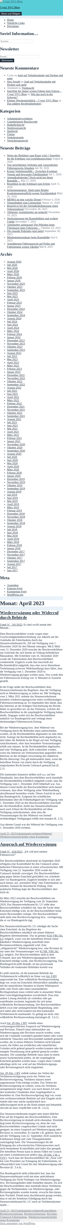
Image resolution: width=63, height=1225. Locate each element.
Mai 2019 (12, 501)
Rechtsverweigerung (11, 1213)
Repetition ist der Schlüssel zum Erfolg (28, 183)
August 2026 (14, 261)
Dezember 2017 (16, 551)
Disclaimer (13, 26)
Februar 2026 (14, 277)
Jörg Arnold (13, 81)
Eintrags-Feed (14, 588)
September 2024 (16, 315)
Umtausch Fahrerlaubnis (13, 1217)
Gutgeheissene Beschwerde (22, 121)
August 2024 (14, 318)
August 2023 (14, 353)
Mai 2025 (12, 296)
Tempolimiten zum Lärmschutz (24, 202)
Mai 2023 (12, 359)
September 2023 (16, 349)
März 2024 (13, 331)
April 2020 (13, 466)
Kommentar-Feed (16, 591)
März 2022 (13, 400)
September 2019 (16, 488)
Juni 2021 (12, 425)
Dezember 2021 (16, 406)
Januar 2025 (13, 305)
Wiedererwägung (9, 836)
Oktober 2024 (14, 312)
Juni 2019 (12, 497)
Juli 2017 (12, 567)
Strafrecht (12, 131)
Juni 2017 (12, 570)
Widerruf (47, 833)
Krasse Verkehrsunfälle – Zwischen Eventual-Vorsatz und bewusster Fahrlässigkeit (32, 173)
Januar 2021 (13, 441)
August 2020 (14, 453)
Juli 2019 (12, 494)
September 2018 (16, 523)
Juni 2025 (12, 293)
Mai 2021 (12, 428)
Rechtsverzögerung (35, 1213)
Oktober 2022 (14, 381)
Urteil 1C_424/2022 (11, 851)
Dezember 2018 (16, 513)
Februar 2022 (14, 403)
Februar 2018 (14, 545)
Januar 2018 (13, 548)
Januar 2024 (13, 337)
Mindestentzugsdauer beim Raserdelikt (28, 237)
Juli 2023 (12, 356)
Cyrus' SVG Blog (10, 7)
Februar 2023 (14, 368)
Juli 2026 (12, 264)
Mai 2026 (12, 268)
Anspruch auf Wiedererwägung (28, 844)
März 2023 (13, 365)
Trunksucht (28, 87)
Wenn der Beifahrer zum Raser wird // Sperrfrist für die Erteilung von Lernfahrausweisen (33, 157)
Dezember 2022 (16, 375)
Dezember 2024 (16, 308)
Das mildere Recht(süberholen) (24, 103)
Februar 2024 (14, 334)
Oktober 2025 (14, 286)
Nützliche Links (16, 23)
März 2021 (13, 434)
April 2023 (13, 362)
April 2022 (13, 397)
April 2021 (13, 431)
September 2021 (16, 416)
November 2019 (16, 482)
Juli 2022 (12, 390)
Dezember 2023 (16, 340)
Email (3, 56)
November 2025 (16, 283)
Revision (52, 1213)
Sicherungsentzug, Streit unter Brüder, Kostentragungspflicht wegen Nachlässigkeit (31, 192)
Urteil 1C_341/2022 (11, 624)
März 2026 (13, 274)
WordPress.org (15, 594)
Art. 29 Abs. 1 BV (17, 1023)
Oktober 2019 (14, 485)
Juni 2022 (12, 394)
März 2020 (13, 469)
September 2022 (16, 384)
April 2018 (13, 538)
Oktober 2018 (14, 520)
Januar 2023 (13, 371)
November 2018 (16, 516)
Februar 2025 (14, 302)
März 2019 (13, 507)
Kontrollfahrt (49, 1210)
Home (10, 19)
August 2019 (14, 491)
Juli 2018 (12, 529)
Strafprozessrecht (16, 128)
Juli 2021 (12, 422)
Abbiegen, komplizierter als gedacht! (27, 212)
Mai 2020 (12, 463)
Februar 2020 (14, 472)
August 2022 (14, 387)
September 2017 (16, 560)
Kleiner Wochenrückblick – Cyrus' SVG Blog (32, 100)
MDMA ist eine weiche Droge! (24, 199)
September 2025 (16, 290)
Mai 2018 (12, 535)
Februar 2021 (14, 438)
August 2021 (14, 419)
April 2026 (13, 271)
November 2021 (16, 409)
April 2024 (13, 327)
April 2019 (13, 504)
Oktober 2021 (14, 412)
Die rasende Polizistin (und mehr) (25, 231)
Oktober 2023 (14, 346)
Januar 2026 (13, 280)
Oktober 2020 (14, 447)
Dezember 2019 (16, 479)
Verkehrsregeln (15, 137)
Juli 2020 (12, 457)
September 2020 (16, 450)
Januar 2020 (13, 475)
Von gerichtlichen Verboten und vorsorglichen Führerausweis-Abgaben (32, 166)
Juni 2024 (12, 324)
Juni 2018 (12, 532)
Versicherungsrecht (17, 140)
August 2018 (14, 526)
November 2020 (16, 444)
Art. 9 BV (51, 976)
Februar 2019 (14, 510)
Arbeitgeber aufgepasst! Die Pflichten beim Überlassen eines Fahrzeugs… (31, 226)
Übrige (11, 134)
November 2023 (16, 343)
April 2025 (13, 299)
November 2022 (16, 378)
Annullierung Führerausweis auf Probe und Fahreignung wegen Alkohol (31, 245)
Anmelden (13, 585)
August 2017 (14, 564)
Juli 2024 (12, 321)
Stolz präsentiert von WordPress (17, 1223)
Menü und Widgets (10, 13)
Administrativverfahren (20, 118)
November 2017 (16, 554)
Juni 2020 (12, 460)
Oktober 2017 (14, 557)
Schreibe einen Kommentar (34, 836)
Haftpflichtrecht (15, 124)
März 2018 (13, 542)
